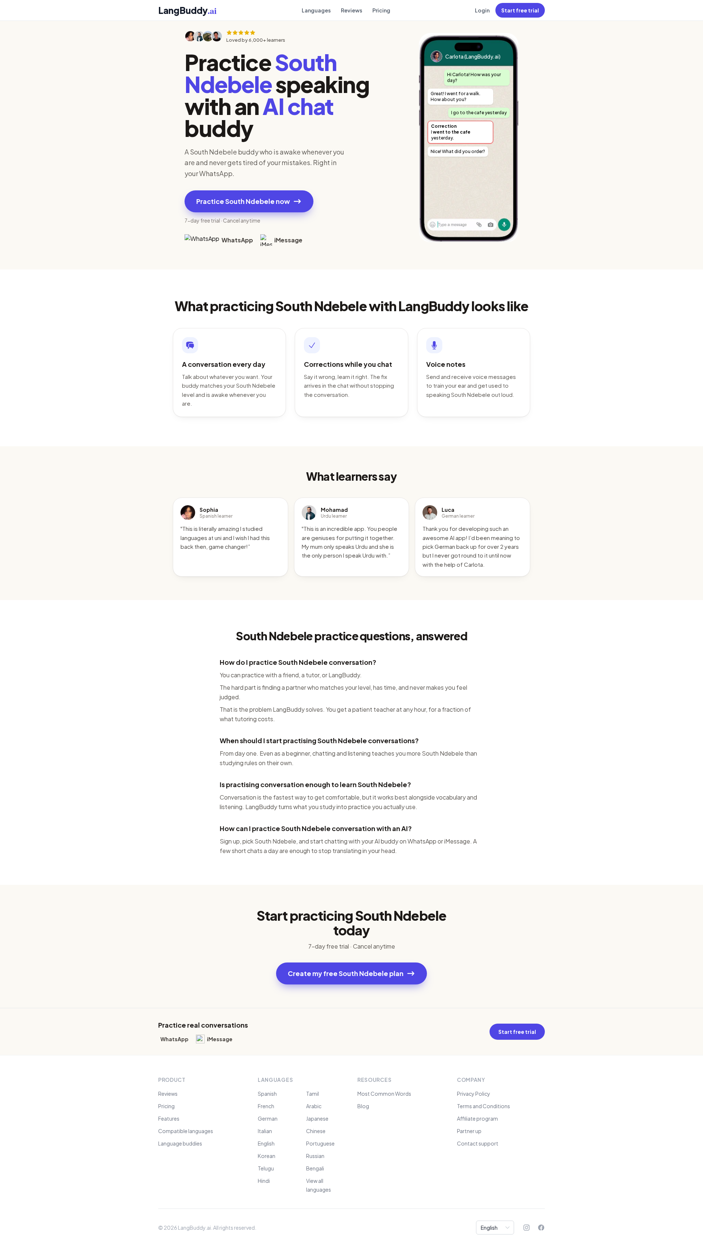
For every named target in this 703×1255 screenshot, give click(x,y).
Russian (315, 1155)
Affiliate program (477, 1118)
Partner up (469, 1131)
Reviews (351, 10)
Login (482, 10)
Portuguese (320, 1143)
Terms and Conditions (483, 1106)
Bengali (315, 1168)
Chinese (316, 1131)
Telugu (266, 1168)
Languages (316, 10)
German (268, 1118)
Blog (363, 1106)
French (266, 1106)
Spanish (267, 1093)
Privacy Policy (473, 1093)
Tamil (312, 1093)
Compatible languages (185, 1131)
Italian (265, 1131)
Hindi (264, 1180)
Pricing (381, 10)
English (266, 1143)
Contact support (477, 1143)
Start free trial (520, 10)
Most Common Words (384, 1093)
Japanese (317, 1118)
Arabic (313, 1106)
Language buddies (180, 1143)
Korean (266, 1155)
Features (168, 1118)
